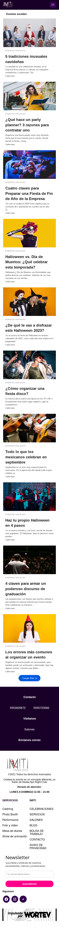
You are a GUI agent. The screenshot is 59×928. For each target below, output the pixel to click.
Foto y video (10, 825)
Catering (7, 809)
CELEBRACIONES (41, 809)
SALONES (36, 820)
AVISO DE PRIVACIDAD (38, 846)
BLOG (33, 825)
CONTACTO (37, 839)
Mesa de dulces (12, 831)
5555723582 (41, 708)
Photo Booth (10, 814)
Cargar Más (28, 678)
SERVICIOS (37, 814)
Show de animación (14, 836)
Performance (10, 820)
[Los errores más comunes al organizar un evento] (29, 628)
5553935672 (18, 708)
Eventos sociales (15, 646)
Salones (29, 729)
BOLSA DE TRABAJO (37, 832)
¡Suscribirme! (29, 883)
